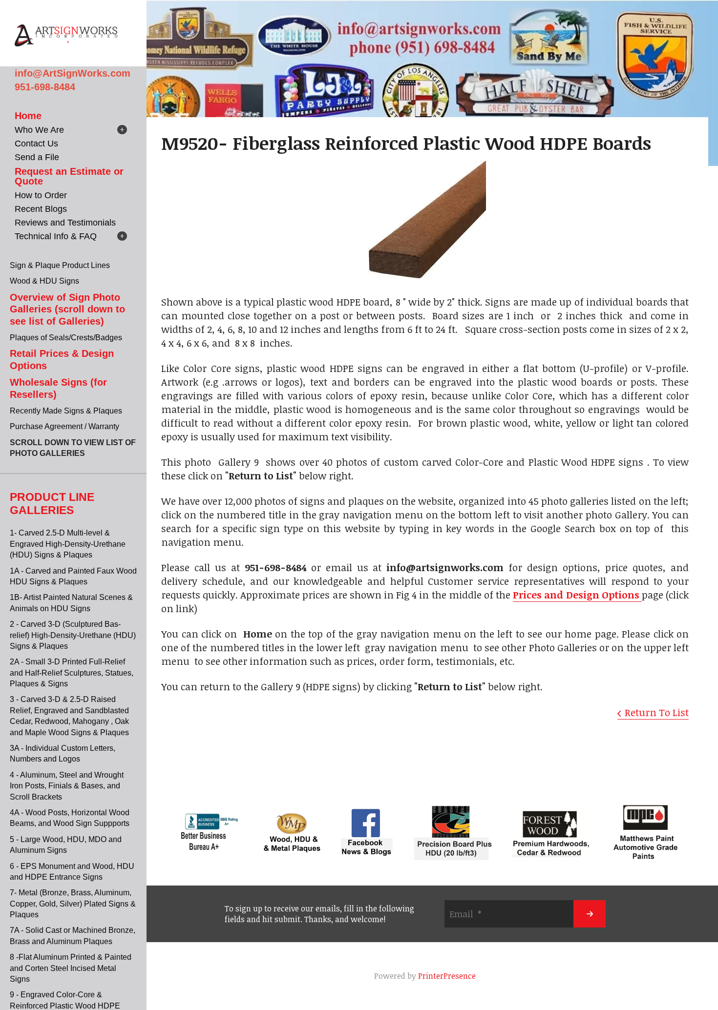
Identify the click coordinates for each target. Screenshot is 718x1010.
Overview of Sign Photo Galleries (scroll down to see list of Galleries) (67, 309)
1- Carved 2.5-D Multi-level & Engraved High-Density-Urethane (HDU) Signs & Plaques (68, 544)
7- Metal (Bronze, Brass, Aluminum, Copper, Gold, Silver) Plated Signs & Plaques (73, 903)
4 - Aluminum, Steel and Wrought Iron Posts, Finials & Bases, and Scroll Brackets (67, 786)
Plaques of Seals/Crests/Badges (66, 337)
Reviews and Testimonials (65, 222)
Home (28, 115)
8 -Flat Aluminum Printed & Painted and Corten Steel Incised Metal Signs (70, 968)
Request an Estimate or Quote (69, 176)
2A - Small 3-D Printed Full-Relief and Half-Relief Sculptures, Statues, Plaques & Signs (71, 673)
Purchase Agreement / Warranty (64, 426)
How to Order (41, 195)
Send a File (37, 157)
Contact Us (36, 143)
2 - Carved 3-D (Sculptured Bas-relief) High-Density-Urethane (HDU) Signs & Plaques (73, 635)
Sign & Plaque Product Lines (60, 265)
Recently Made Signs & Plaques (66, 411)
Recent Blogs (41, 209)
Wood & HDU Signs (44, 281)
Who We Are (39, 130)
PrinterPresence (447, 975)
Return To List (657, 712)
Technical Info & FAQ (56, 236)
